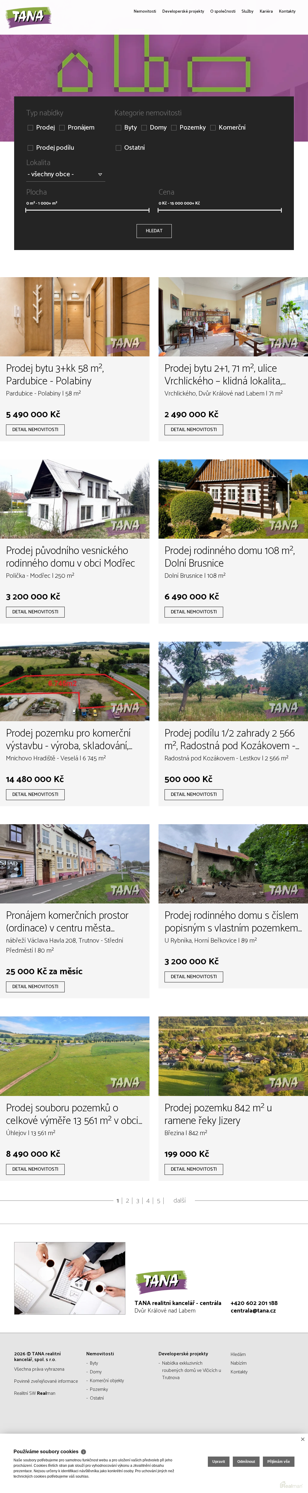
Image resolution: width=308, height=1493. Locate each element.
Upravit (218, 1462)
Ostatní (134, 148)
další (180, 1200)
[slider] (25, 210)
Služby (240, 54)
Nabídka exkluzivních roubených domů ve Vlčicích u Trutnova (191, 1370)
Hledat (154, 231)
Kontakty (286, 54)
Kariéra (261, 54)
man (46, 1393)
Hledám (238, 1355)
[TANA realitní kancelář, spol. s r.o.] (50, 34)
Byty (130, 128)
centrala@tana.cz (253, 1311)
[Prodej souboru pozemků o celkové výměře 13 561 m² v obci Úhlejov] (74, 1056)
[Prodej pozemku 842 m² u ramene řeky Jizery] (233, 1056)
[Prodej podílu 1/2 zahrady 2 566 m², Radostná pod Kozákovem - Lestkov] (233, 681)
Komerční (232, 128)
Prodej (45, 128)
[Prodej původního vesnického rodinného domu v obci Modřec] (74, 499)
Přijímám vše (278, 1462)
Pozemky (193, 128)
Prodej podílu (55, 148)
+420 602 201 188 (254, 1303)
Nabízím (239, 1363)
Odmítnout (246, 1462)
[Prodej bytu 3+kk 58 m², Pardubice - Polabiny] (74, 316)
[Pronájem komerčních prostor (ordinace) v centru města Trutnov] (74, 863)
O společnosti (211, 54)
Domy (158, 128)
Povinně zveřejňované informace (46, 1381)
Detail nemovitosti (35, 430)
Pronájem (81, 128)
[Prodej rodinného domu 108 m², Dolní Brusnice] (233, 499)
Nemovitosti (119, 54)
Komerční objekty (107, 1381)
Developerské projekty (164, 54)
